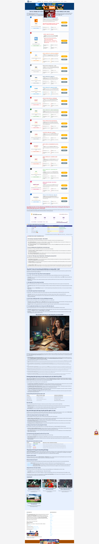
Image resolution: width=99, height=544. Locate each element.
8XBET (51, 526)
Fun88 (51, 523)
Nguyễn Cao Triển (30, 464)
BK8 (50, 532)
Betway (51, 517)
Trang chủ (39, 1)
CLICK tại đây (35, 529)
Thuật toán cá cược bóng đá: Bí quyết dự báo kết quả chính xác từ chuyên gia (34, 489)
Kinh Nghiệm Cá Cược (56, 1)
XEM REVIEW (64, 25)
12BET (51, 535)
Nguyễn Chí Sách (30, 465)
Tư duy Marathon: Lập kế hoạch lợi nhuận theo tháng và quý (33, 503)
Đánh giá (50, 1)
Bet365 (51, 514)
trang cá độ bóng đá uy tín (42, 13)
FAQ (42, 1)
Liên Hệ (65, 1)
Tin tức (62, 1)
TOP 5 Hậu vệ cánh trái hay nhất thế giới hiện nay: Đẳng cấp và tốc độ (65, 489)
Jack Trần (29, 525)
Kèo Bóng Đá (46, 1)
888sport (51, 520)
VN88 (51, 529)
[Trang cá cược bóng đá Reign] (31, 1)
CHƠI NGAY (64, 22)
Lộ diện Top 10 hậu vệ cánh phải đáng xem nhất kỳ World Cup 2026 (49, 489)
